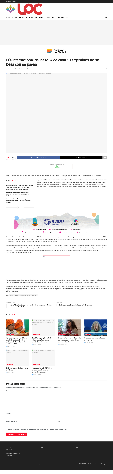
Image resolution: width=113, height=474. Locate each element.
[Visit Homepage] (24, 9)
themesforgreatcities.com (13, 454)
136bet (42, 448)
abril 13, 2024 (17, 69)
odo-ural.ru (9, 450)
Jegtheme (40, 464)
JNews (11, 464)
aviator (77, 448)
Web (59, 421)
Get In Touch (91, 464)
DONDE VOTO (82, 464)
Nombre (9, 413)
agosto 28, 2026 (63, 344)
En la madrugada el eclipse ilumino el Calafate (17, 369)
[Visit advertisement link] (56, 52)
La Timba (14, 1)
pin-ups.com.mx (10, 452)
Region (10, 364)
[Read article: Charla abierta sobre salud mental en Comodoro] (95, 327)
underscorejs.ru (10, 455)
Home (8, 17)
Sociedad (29, 17)
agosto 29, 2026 (37, 344)
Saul (9, 69)
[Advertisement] (56, 32)
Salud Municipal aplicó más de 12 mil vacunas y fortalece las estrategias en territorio (17, 194)
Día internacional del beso (22, 295)
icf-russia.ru (9, 448)
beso (11, 295)
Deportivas (50, 17)
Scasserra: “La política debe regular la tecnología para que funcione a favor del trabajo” (18, 200)
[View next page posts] (22, 207)
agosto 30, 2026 (11, 346)
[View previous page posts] (18, 207)
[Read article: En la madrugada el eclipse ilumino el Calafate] (17, 358)
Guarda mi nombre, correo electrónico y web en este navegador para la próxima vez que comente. (37, 429)
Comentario (10, 391)
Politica (21, 17)
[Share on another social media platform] (105, 157)
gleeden (34, 295)
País (36, 17)
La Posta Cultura (62, 17)
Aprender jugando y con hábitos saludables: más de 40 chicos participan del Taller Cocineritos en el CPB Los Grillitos (19, 187)
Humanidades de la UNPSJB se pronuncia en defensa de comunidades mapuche (42, 370)
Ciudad (14, 17)
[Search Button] (106, 17)
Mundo (41, 17)
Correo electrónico (12, 421)
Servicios (8, 1)
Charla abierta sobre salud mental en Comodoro (94, 339)
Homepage (104, 464)
